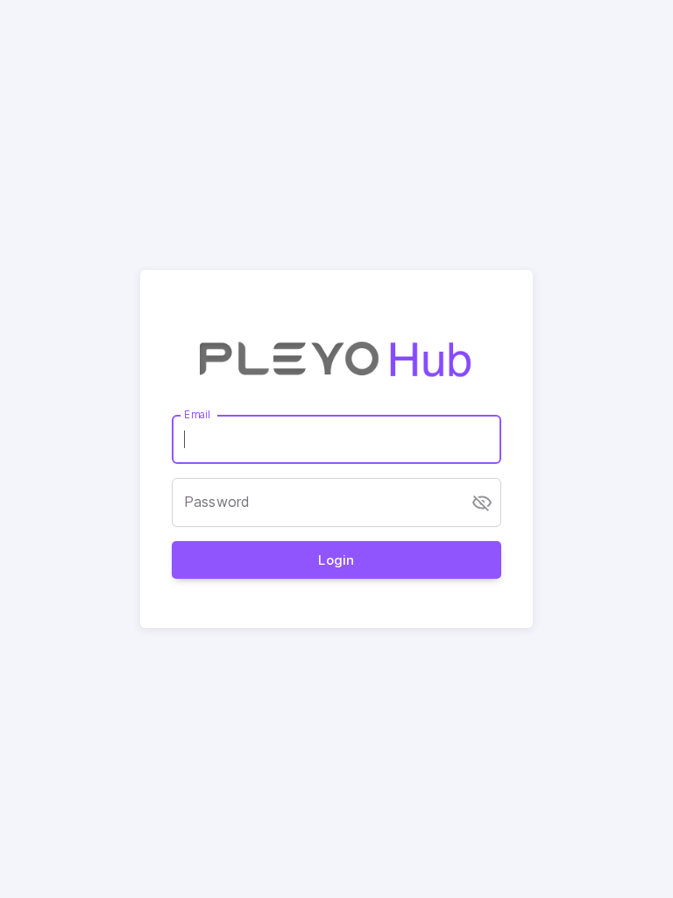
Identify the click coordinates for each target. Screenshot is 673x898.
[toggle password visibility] (481, 502)
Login (336, 560)
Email (196, 414)
